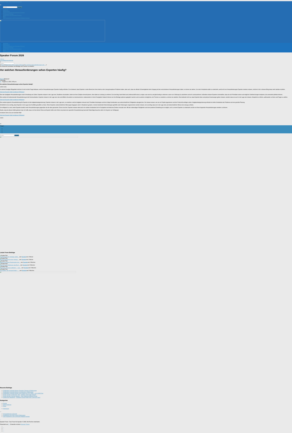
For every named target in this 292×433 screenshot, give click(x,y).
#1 (0, 81)
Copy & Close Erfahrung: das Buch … (10, 265)
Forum (1, 60)
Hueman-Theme (25, 424)
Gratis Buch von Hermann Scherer (12, 15)
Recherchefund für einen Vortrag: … (9, 259)
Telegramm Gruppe (8, 14)
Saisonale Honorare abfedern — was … (11, 267)
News (4, 406)
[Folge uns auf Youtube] (3, 128)
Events (5, 403)
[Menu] (0, 411)
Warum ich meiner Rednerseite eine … (10, 262)
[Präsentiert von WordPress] (8, 424)
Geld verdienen (7, 404)
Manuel (2, 79)
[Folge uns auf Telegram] (3, 132)
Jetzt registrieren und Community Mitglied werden (16, 18)
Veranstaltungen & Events (10, 414)
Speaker (24, 256)
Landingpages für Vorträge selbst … (9, 256)
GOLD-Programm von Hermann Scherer (14, 12)
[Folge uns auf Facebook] (3, 130)
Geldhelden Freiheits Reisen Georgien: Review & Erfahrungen (20, 390)
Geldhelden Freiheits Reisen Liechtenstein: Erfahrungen (18, 392)
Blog (4, 16)
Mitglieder (6, 60)
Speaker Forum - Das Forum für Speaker (11, 2)
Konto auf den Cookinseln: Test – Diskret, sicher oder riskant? (19, 394)
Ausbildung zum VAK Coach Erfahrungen (14, 415)
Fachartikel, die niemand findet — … (10, 270)
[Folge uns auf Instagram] (3, 131)
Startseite (5, 10)
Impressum (6, 408)
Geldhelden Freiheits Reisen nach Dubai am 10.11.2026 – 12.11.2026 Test (23, 393)
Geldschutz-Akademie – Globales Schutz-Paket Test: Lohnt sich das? (21, 397)
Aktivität (11, 60)
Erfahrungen (6, 11)
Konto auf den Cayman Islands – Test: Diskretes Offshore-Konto (20, 396)
